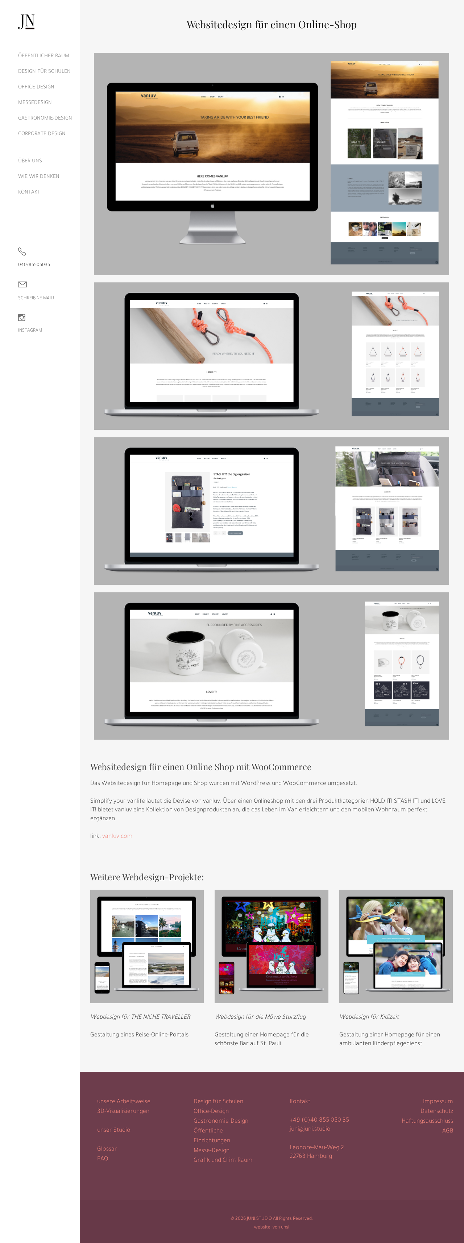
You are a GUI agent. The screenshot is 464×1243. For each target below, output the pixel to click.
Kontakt (300, 1102)
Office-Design (211, 1112)
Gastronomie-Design (221, 1121)
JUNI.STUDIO (259, 1219)
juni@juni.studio (310, 1129)
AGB (447, 1131)
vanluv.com (117, 836)
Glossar (107, 1149)
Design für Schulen (218, 1102)
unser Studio (113, 1130)
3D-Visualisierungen (123, 1112)
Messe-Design (211, 1151)
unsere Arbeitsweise (123, 1102)
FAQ (102, 1159)
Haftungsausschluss (427, 1121)
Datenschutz (436, 1112)
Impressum (438, 1102)
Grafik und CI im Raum (223, 1160)
